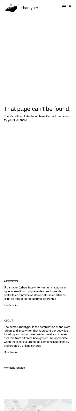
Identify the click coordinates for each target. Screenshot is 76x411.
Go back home (55, 116)
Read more (11, 352)
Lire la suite (11, 305)
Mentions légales (14, 367)
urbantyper (28, 8)
